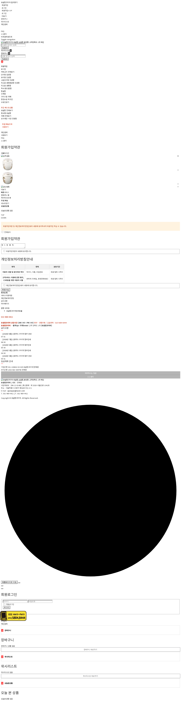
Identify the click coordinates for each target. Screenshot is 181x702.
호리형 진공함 (6, 77)
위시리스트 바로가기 (90, 676)
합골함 (3, 91)
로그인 (4, 8)
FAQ (2, 31)
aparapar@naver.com (16, 390)
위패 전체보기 (6, 116)
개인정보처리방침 (7, 298)
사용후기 (4, 135)
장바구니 (4, 19)
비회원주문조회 (6, 36)
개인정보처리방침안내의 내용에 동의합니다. (22, 285)
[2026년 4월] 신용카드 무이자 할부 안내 (16, 356)
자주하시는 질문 (90, 373)
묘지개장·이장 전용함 (9, 118)
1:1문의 (4, 34)
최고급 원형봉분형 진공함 (10, 83)
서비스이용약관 (6, 295)
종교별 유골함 (6, 113)
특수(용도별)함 (6, 88)
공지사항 (4, 301)
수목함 (3, 94)
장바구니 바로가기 (90, 649)
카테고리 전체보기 (7, 72)
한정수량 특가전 (7, 99)
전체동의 (7, 232)
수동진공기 (5, 102)
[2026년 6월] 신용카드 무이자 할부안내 (16, 345)
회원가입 (5, 5)
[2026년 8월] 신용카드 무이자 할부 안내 (16, 334)
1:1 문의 (91, 376)
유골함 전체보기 (7, 110)
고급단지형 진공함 (7, 80)
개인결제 (4, 24)
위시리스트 (5, 21)
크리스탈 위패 (6, 96)
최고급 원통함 (6, 85)
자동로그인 (10, 604)
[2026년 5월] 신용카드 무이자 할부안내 (16, 350)
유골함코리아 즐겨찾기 (9, 2)
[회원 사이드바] (2, 588)
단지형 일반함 (6, 74)
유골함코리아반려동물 (14, 311)
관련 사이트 (5, 308)
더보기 (4, 16)
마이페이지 (5, 303)
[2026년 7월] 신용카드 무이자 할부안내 (16, 339)
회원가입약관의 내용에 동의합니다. (19, 251)
